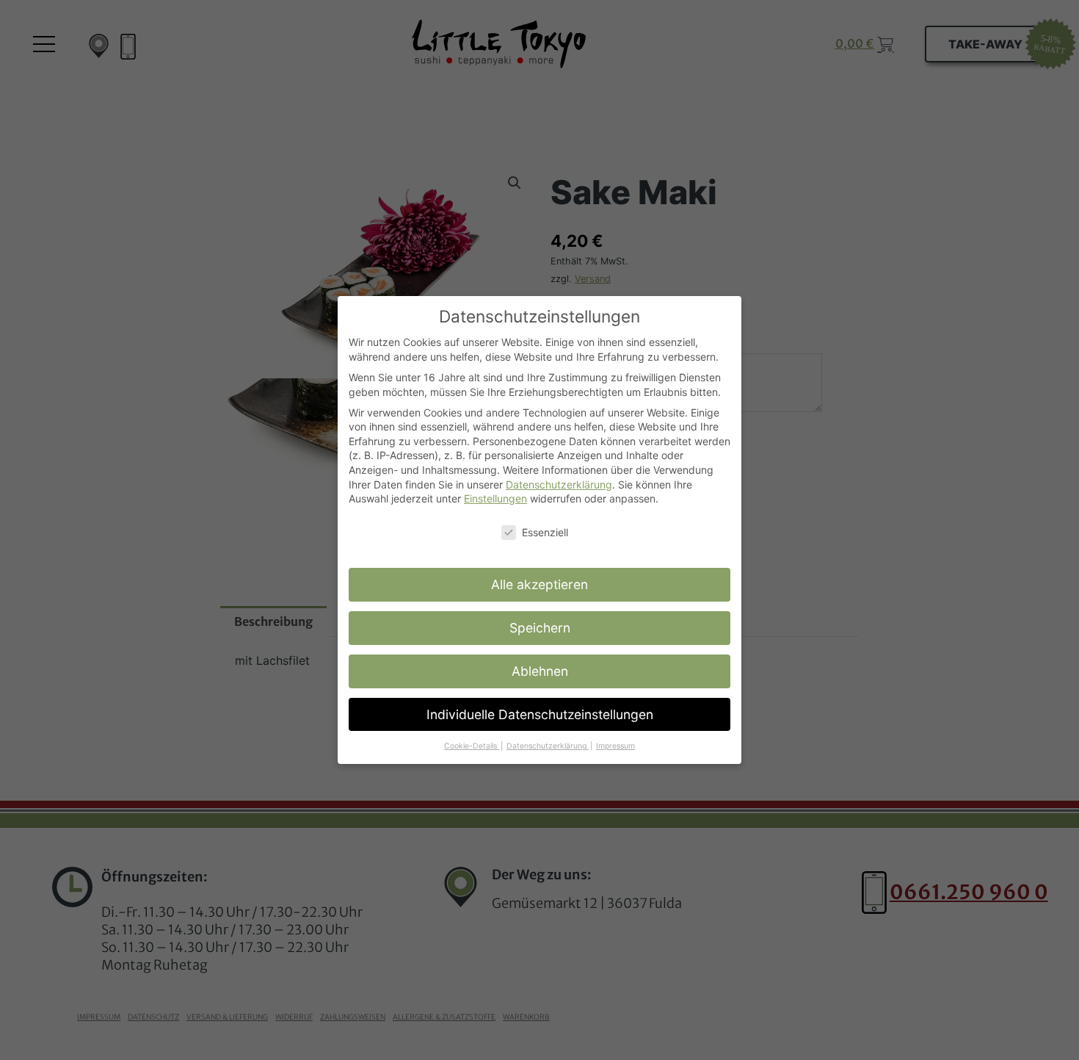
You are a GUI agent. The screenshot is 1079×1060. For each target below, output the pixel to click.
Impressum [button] (615, 746)
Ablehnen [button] (540, 671)
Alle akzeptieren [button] (539, 584)
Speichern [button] (539, 627)
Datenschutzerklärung (559, 484)
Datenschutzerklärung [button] (547, 746)
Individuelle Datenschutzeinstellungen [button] (539, 714)
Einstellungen (495, 498)
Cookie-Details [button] (471, 746)
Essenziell (545, 532)
